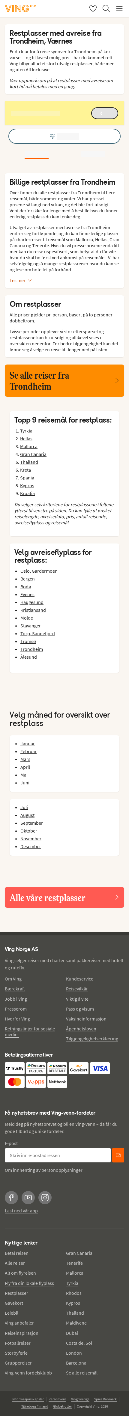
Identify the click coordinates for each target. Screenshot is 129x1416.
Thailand (29, 462)
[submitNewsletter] (118, 1155)
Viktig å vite (77, 999)
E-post (11, 1143)
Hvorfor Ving (17, 1019)
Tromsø (28, 641)
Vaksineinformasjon (86, 1019)
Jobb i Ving (16, 999)
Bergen (27, 579)
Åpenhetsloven (81, 1029)
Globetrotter (62, 1406)
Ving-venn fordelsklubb (28, 1373)
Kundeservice (79, 979)
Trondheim (31, 649)
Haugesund (32, 602)
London (74, 1353)
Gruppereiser (18, 1363)
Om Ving (13, 979)
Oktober (28, 831)
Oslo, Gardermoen (39, 571)
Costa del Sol (79, 1343)
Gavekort (14, 1303)
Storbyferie (16, 1353)
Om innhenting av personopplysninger (43, 1170)
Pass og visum (80, 1009)
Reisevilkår (77, 989)
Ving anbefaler (19, 1323)
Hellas (26, 439)
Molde (26, 618)
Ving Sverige (80, 1399)
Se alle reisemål (82, 1373)
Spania (27, 478)
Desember (30, 846)
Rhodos (74, 1293)
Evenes (27, 594)
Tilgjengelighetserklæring (92, 1039)
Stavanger (30, 626)
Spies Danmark (105, 1399)
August (27, 815)
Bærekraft (15, 989)
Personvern (57, 1399)
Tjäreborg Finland (34, 1406)
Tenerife (74, 1263)
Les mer (18, 280)
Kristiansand (33, 610)
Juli (24, 807)
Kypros (27, 485)
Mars (25, 759)
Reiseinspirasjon (21, 1333)
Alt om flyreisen (20, 1273)
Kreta (25, 470)
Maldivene (76, 1323)
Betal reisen (16, 1253)
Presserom (16, 1009)
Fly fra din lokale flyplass (29, 1283)
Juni (24, 783)
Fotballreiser (18, 1343)
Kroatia (27, 493)
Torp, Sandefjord (37, 633)
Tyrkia (26, 431)
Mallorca (29, 446)
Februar (28, 751)
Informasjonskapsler (28, 1399)
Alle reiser (15, 1263)
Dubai (72, 1333)
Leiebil (11, 1313)
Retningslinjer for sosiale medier (30, 1031)
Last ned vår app (21, 1211)
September (31, 823)
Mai (24, 775)
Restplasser (16, 1293)
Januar (27, 743)
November (30, 839)
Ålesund (28, 657)
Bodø (25, 586)
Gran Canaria (33, 454)
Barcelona (76, 1363)
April (25, 767)
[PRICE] (93, 154)
